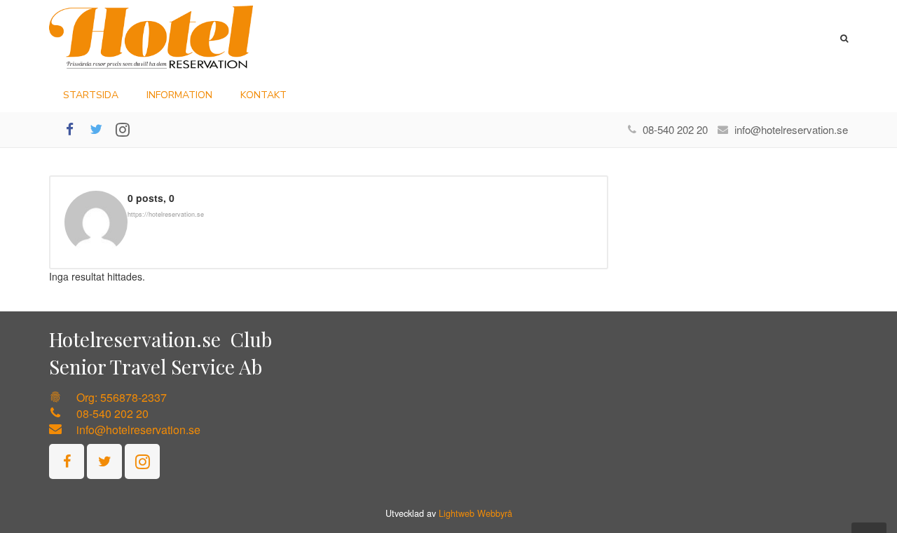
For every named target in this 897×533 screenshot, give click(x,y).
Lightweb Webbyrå (475, 513)
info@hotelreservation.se (791, 129)
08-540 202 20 (675, 129)
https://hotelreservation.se (166, 214)
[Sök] (844, 38)
